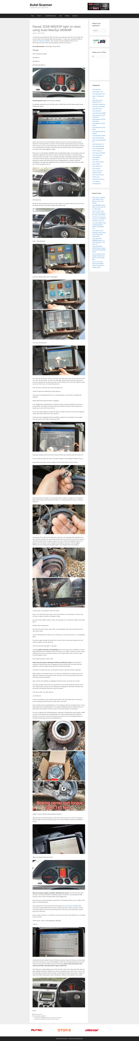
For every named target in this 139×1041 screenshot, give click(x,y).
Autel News (95, 159)
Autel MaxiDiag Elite (98, 138)
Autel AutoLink (96, 89)
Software (67, 15)
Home (32, 15)
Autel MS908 (96, 157)
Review (39, 15)
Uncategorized (96, 183)
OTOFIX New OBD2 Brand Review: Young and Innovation (48, 1017)
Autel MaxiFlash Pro (98, 144)
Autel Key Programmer (98, 104)
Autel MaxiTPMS (97, 155)
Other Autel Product (98, 174)
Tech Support (96, 181)
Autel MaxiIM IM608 (98, 148)
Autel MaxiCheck (97, 108)
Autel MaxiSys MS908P (43, 41)
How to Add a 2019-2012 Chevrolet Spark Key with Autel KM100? (99, 213)
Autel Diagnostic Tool (98, 94)
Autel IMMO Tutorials (50, 15)
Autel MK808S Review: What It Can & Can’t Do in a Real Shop (99, 207)
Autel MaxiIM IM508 (98, 146)
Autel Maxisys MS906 (98, 153)
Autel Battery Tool (97, 91)
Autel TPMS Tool (97, 166)
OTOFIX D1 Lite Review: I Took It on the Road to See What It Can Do (99, 218)
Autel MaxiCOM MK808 (99, 113)
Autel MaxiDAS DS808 (98, 135)
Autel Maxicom (96, 111)
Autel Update (96, 168)
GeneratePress (79, 1038)
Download (74, 15)
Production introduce (98, 179)
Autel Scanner (41, 5)
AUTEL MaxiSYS (38, 1014)
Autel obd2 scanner (98, 162)
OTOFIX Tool (95, 177)
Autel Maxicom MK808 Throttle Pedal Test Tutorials (46, 1019)
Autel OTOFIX (96, 164)
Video (60, 15)
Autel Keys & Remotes (98, 106)
